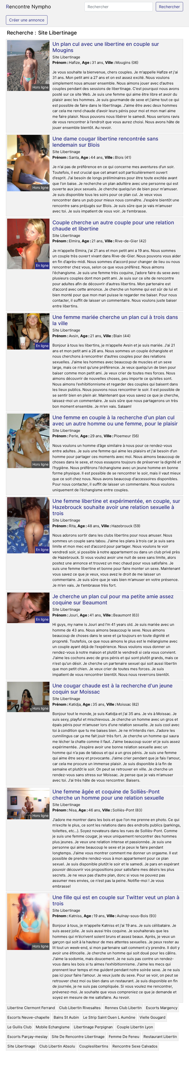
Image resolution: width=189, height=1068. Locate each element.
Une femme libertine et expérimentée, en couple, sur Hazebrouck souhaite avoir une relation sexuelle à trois (116, 507)
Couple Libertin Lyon (135, 1027)
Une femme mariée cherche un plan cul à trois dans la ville (115, 320)
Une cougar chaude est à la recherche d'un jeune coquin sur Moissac (112, 689)
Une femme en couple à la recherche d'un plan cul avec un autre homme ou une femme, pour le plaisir (115, 420)
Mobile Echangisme (53, 1027)
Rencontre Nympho (28, 7)
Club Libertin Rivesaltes (80, 1007)
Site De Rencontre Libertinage (78, 1036)
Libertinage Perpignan (93, 1027)
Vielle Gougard (152, 1017)
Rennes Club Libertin (123, 1007)
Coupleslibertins (93, 1046)
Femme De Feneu (124, 1036)
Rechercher (169, 6)
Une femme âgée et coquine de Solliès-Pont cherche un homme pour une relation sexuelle (108, 794)
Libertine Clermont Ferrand (31, 1007)
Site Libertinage (21, 1046)
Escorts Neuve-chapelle (28, 1017)
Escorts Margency (161, 1007)
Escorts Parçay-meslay (27, 1036)
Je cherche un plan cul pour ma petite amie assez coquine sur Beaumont (112, 599)
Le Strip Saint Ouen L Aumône (109, 1017)
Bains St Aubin (66, 1017)
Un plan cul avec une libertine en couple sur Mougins (105, 47)
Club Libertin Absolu (57, 1046)
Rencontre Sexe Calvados (135, 1046)
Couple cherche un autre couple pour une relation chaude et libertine (113, 225)
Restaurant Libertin (160, 1036)
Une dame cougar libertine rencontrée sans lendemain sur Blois (105, 142)
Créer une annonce (26, 20)
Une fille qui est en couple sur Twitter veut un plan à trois (115, 900)
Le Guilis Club (19, 1027)
